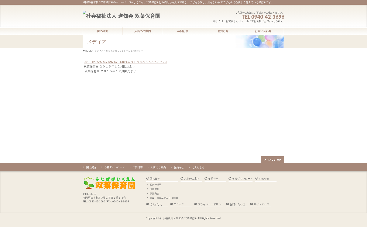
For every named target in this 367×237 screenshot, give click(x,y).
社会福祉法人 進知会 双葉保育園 (178, 218)
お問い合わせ (237, 204)
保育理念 (154, 189)
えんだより (198, 167)
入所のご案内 (158, 167)
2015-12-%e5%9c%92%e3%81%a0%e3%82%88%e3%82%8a (125, 62)
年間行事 (138, 167)
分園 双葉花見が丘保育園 (164, 198)
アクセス (179, 204)
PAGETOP (274, 159)
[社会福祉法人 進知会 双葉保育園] (121, 16)
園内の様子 (155, 184)
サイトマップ (261, 204)
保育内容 (154, 193)
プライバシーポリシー (210, 204)
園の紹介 (91, 167)
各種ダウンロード (114, 167)
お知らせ (179, 167)
